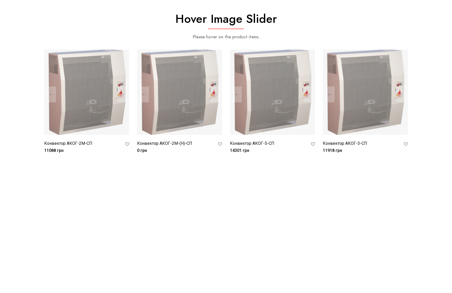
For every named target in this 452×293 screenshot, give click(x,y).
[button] (122, 94)
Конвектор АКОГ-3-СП (345, 143)
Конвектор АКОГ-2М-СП (68, 143)
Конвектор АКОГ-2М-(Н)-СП (164, 143)
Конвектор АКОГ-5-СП (252, 143)
